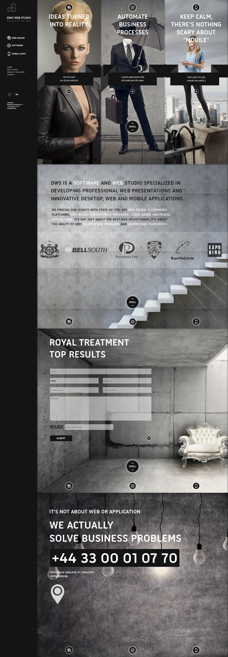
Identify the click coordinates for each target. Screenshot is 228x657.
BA (17, 94)
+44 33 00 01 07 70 (13, 106)
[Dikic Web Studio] (14, 7)
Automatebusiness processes (133, 24)
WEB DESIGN (18, 38)
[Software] (132, 6)
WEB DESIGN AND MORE (19, 21)
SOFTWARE (17, 45)
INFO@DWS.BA (11, 108)
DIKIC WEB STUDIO (19, 18)
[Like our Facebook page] (9, 95)
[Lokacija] (58, 594)
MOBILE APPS (19, 53)
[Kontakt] (148, 438)
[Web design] (69, 6)
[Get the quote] (61, 438)
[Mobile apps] (196, 6)
